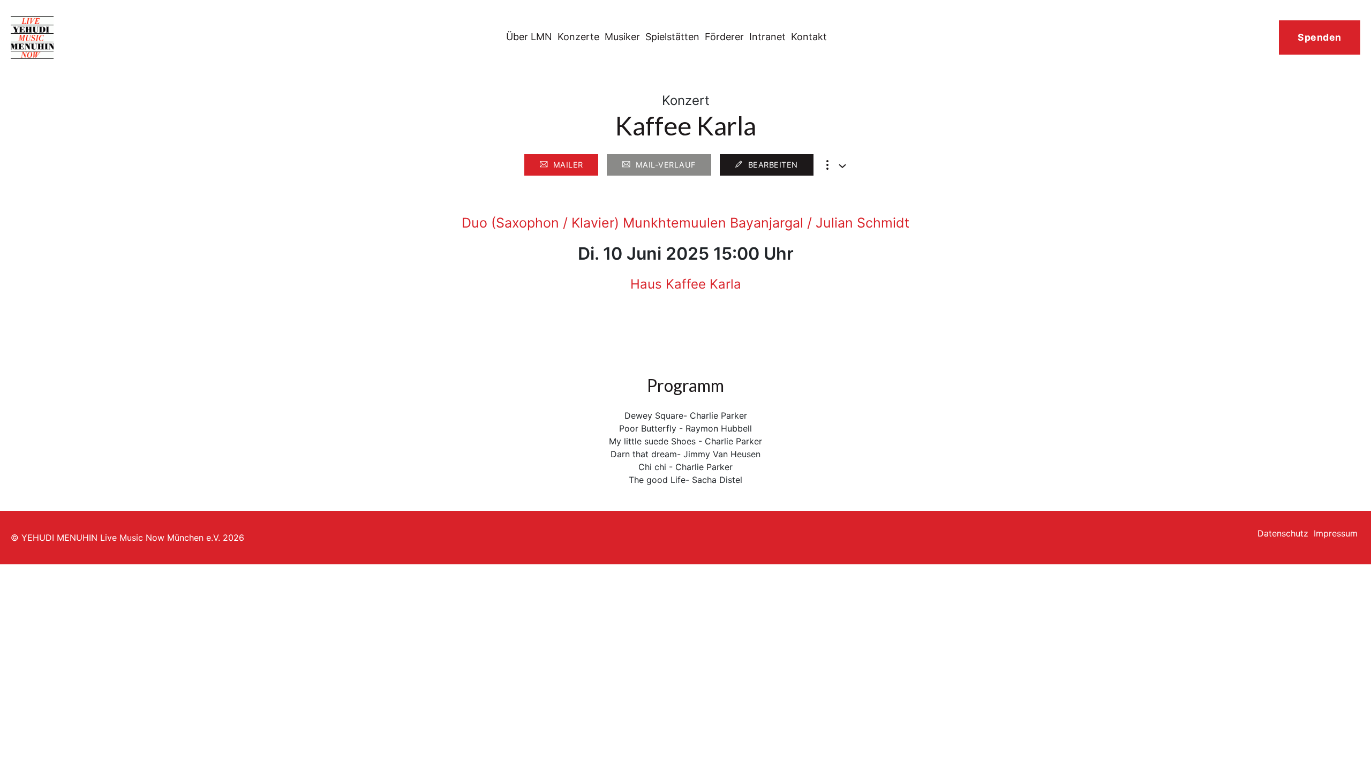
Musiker (622, 36)
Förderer (724, 36)
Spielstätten (672, 36)
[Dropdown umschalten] (842, 166)
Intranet (767, 36)
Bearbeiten (773, 164)
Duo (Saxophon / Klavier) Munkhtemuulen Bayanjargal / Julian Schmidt (685, 223)
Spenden (1320, 37)
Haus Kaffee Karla (685, 284)
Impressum (1336, 533)
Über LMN (529, 36)
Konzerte (578, 36)
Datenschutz (1282, 533)
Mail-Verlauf (666, 164)
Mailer (568, 164)
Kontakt (809, 36)
